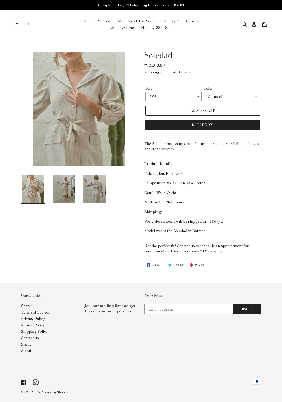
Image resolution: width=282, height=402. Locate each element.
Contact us (30, 337)
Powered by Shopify (54, 392)
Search (27, 305)
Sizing (26, 344)
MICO (36, 392)
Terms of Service (35, 312)
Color (208, 88)
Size (149, 88)
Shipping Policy (34, 331)
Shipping (151, 72)
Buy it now (202, 124)
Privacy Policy (33, 318)
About (26, 350)
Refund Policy (33, 324)
